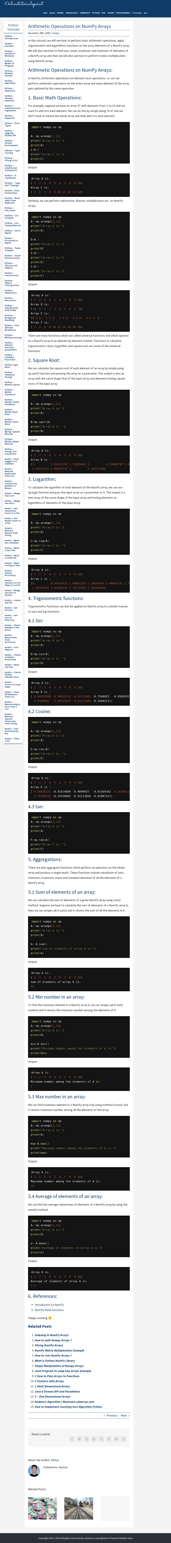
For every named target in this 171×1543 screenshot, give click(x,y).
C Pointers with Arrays (49, 1381)
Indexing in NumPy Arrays (52, 1335)
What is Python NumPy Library (55, 1361)
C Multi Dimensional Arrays (52, 1386)
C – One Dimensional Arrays (52, 1396)
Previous (112, 1415)
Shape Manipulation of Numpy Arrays (59, 1366)
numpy (55, 33)
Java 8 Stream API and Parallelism (57, 1391)
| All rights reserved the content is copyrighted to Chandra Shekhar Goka (96, 1538)
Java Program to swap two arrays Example (63, 1371)
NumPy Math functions (49, 1310)
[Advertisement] (153, 79)
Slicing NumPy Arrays (49, 1345)
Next (124, 1415)
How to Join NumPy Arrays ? (53, 1355)
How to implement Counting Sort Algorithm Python (68, 1407)
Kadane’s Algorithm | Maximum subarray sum (64, 1402)
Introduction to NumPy (49, 1305)
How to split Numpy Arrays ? (53, 1340)
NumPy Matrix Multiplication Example (59, 1350)
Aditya (55, 1460)
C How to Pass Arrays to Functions (57, 1376)
